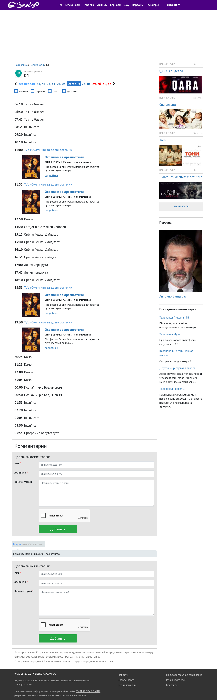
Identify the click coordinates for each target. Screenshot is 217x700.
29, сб (96, 84)
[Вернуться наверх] (211, 689)
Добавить (57, 529)
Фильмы (102, 5)
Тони (162, 140)
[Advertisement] (108, 36)
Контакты (171, 685)
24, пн (40, 84)
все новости (181, 206)
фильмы (23, 91)
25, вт (51, 84)
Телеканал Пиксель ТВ (174, 317)
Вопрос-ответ (126, 680)
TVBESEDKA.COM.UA (43, 673)
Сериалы (115, 5)
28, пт (86, 84)
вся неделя (26, 84)
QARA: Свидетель (171, 71)
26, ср (61, 84)
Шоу (126, 5)
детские (72, 91)
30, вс (107, 84)
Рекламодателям (176, 680)
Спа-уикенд (167, 104)
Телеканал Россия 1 (172, 389)
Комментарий (24, 481)
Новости (88, 5)
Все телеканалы (127, 685)
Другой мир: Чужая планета (177, 368)
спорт (56, 91)
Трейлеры (152, 5)
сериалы (40, 91)
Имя (17, 463)
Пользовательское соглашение (184, 674)
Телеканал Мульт (170, 334)
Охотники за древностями (64, 157)
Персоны (137, 5)
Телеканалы (72, 5)
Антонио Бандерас (172, 296)
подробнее (51, 175)
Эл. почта (21, 472)
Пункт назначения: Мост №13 (180, 177)
